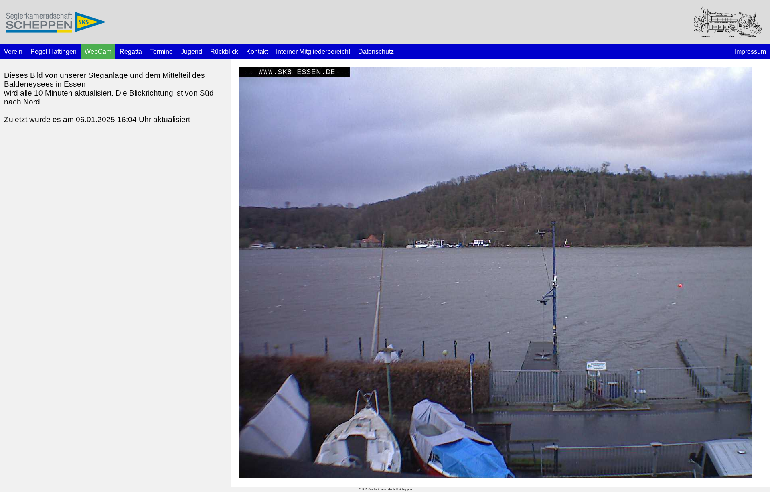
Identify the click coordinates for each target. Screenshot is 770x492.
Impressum (750, 51)
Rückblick (224, 51)
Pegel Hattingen (53, 51)
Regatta (131, 51)
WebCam (98, 51)
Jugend (191, 51)
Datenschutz (376, 51)
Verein (13, 51)
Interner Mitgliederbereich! (313, 51)
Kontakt (257, 51)
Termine (161, 51)
